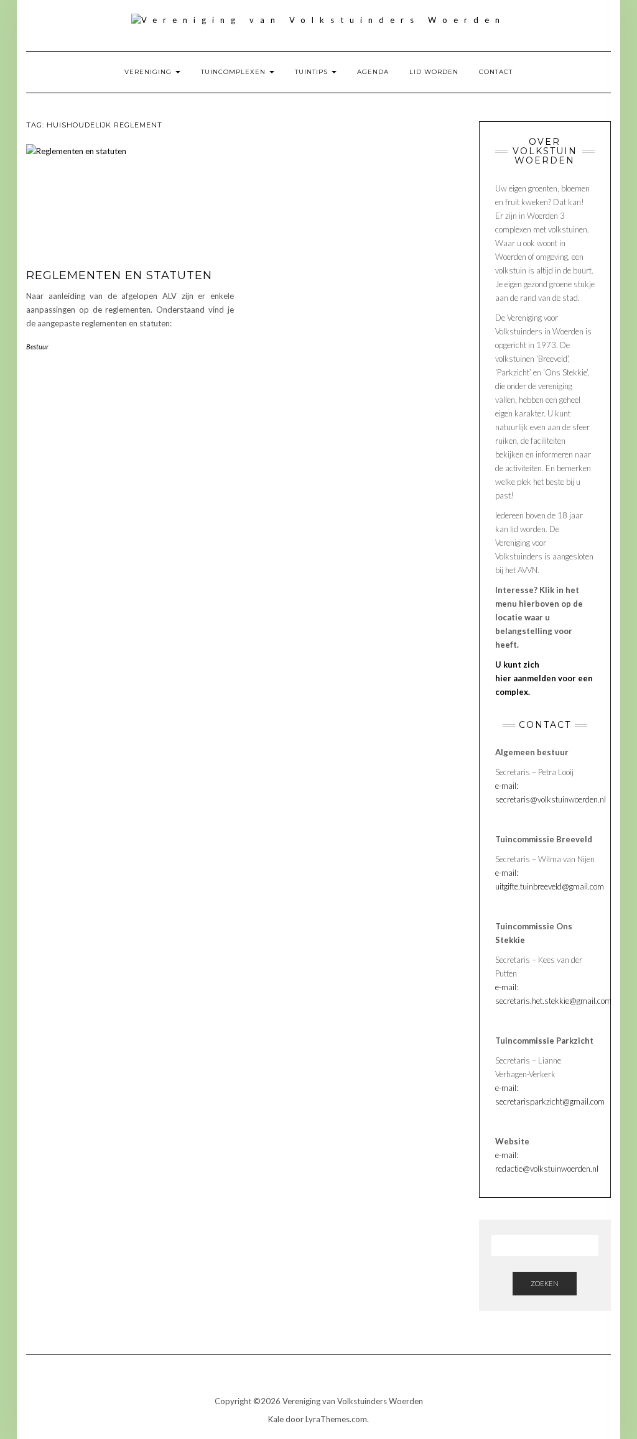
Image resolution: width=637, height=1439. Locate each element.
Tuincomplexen (234, 72)
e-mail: (506, 873)
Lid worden (433, 72)
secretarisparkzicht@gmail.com (550, 1101)
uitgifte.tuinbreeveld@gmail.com (549, 886)
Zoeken (545, 1283)
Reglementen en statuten (119, 275)
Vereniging (149, 72)
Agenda (373, 72)
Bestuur (37, 347)
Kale (276, 1419)
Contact (496, 72)
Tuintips (312, 72)
